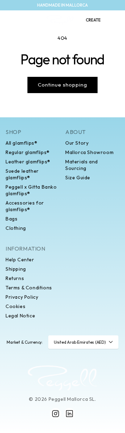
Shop (13, 131)
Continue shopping (62, 84)
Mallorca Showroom (89, 152)
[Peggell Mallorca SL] (62, 378)
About (75, 131)
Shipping (16, 269)
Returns (15, 278)
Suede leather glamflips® (22, 174)
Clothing (16, 228)
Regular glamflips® (28, 152)
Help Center (20, 259)
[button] (9, 20)
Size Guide (77, 177)
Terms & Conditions (29, 288)
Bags (11, 219)
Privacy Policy (22, 297)
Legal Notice (20, 316)
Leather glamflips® (28, 162)
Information (25, 248)
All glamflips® (21, 143)
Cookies (15, 306)
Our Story (77, 143)
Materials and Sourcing (81, 165)
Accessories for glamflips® (25, 206)
